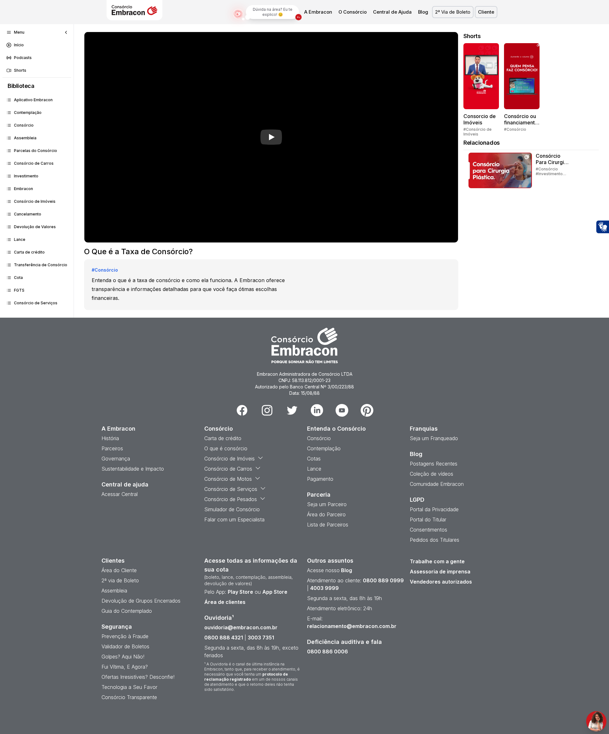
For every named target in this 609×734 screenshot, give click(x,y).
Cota (18, 277)
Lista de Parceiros (327, 524)
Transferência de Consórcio (40, 264)
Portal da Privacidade (434, 509)
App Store (274, 592)
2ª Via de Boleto (452, 12)
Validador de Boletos (125, 646)
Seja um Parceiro (327, 504)
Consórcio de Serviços (35, 303)
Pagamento (320, 479)
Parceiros (112, 448)
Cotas (314, 458)
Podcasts (23, 57)
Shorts (20, 70)
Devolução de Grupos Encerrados (141, 601)
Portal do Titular (428, 519)
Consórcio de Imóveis (35, 201)
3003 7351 (261, 637)
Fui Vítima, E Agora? (125, 667)
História (110, 438)
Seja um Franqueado (434, 438)
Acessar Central (120, 494)
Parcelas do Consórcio (35, 150)
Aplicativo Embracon (33, 99)
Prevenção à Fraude (125, 636)
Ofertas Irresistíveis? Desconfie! (138, 677)
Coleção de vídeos (431, 474)
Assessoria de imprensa (440, 571)
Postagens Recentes (433, 463)
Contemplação (28, 112)
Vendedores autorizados (441, 582)
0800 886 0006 (327, 651)
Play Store (240, 592)
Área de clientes (225, 602)
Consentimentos (428, 529)
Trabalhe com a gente (437, 561)
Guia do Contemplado (127, 611)
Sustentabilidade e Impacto (133, 469)
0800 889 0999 (383, 580)
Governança (116, 458)
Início (19, 45)
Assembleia (25, 138)
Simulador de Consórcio (232, 509)
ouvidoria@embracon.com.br (241, 627)
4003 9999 (324, 588)
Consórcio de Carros (34, 163)
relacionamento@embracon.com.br (351, 626)
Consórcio (24, 125)
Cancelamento (27, 214)
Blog (423, 12)
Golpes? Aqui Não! (123, 656)
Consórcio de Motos (228, 479)
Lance (19, 239)
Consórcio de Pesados (230, 499)
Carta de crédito (29, 252)
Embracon (23, 188)
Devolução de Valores (35, 226)
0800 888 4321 (223, 637)
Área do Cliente (119, 570)
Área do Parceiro (326, 514)
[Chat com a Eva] (596, 721)
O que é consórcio (225, 448)
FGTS (19, 290)
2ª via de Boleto (120, 580)
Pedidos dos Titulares (434, 540)
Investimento (26, 176)
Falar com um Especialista (234, 519)
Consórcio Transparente (129, 697)
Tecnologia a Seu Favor (129, 687)
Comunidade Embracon (437, 484)
